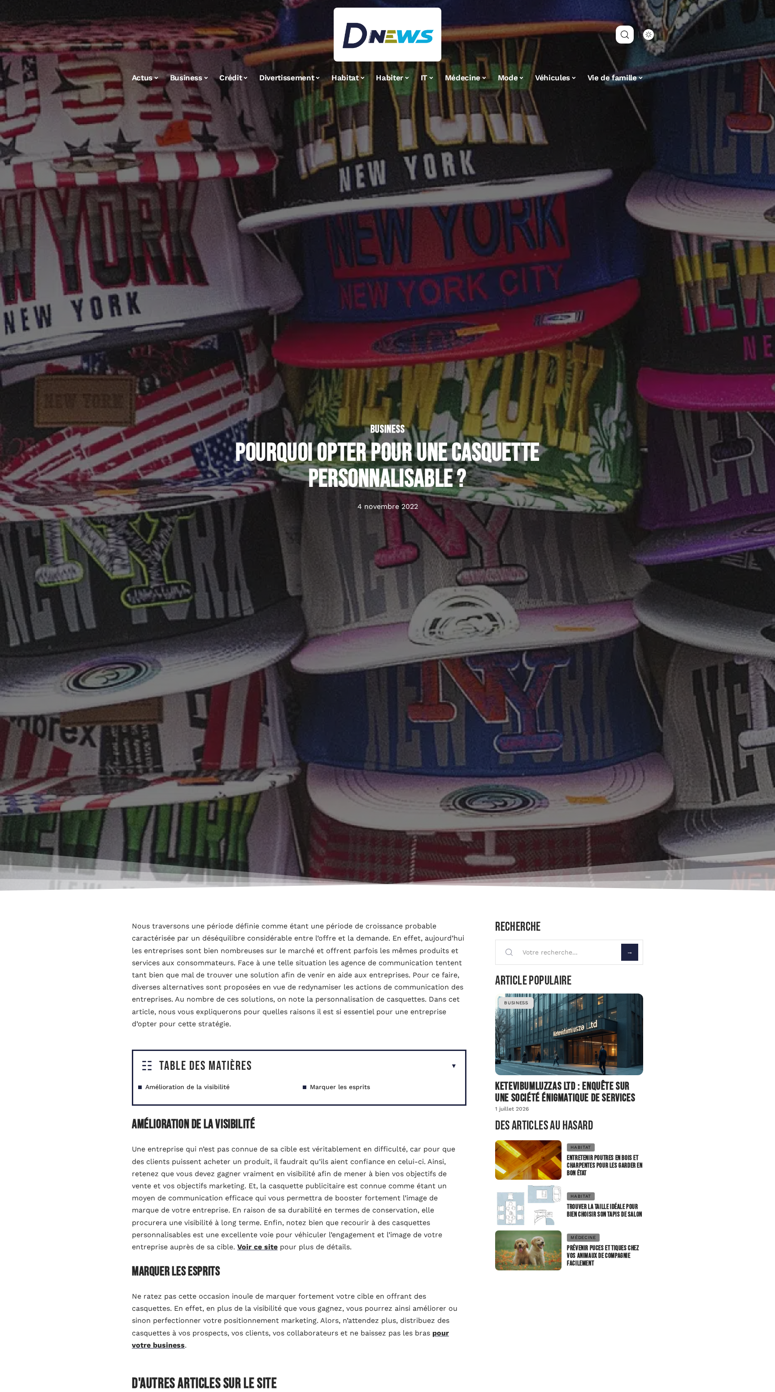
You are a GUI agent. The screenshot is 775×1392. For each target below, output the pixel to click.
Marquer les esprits (340, 1086)
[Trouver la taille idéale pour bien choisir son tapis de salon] (528, 1205)
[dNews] (387, 34)
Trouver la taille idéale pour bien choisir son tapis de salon (604, 1211)
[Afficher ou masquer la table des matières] (354, 1066)
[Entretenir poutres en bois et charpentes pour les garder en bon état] (528, 1160)
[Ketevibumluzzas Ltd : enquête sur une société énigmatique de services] (569, 1034)
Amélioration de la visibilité (187, 1086)
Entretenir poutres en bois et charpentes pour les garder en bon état (604, 1166)
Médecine (583, 1237)
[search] (625, 35)
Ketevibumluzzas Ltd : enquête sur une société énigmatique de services (565, 1092)
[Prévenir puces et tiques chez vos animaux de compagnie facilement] (528, 1250)
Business (387, 429)
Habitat (580, 1147)
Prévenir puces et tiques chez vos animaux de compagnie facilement (603, 1256)
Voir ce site (257, 1247)
